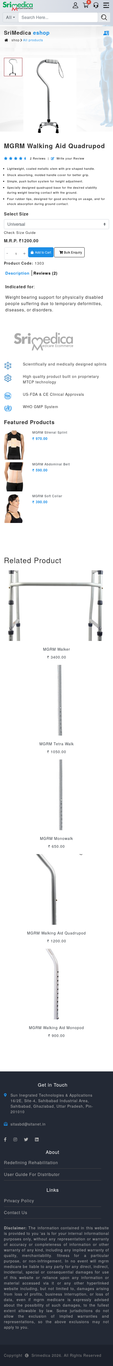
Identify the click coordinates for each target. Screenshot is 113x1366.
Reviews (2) (45, 273)
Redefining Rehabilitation (31, 1162)
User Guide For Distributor (32, 1174)
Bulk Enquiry (72, 252)
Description (17, 273)
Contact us (15, 1212)
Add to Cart (43, 252)
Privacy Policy (19, 1201)
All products (33, 40)
